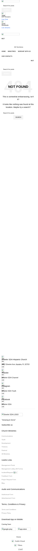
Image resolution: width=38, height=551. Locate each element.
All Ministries (6, 454)
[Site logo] (11, 2)
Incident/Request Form (9, 472)
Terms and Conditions (9, 509)
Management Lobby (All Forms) (12, 469)
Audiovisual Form (7, 494)
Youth (3, 439)
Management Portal (8, 465)
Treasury (4, 447)
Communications (7, 436)
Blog (3, 483)
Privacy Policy (6, 513)
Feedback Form (7, 476)
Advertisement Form (8, 498)
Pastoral (4, 450)
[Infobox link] (18, 362)
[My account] (18, 43)
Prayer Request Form (9, 479)
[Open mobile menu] (18, 31)
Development (6, 443)
